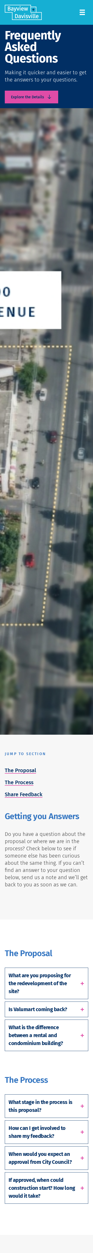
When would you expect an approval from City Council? (40, 1158)
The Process (19, 782)
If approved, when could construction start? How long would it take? (42, 1188)
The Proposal (20, 770)
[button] (31, 97)
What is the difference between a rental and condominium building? (36, 1035)
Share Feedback (23, 794)
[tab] (46, 983)
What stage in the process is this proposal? (40, 1106)
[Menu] (82, 12)
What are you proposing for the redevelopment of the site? (40, 983)
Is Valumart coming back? (38, 1009)
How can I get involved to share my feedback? (37, 1132)
